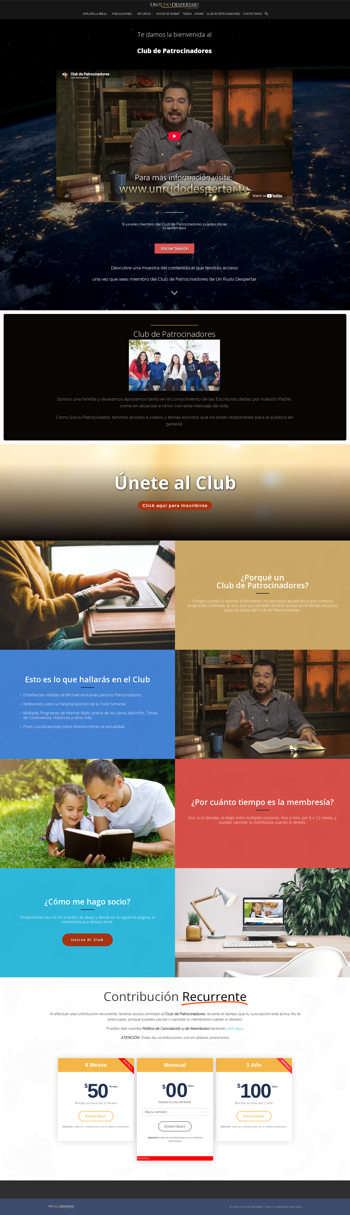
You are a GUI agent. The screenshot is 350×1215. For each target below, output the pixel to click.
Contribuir (96, 1116)
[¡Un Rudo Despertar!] (61, 1206)
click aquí (235, 1028)
